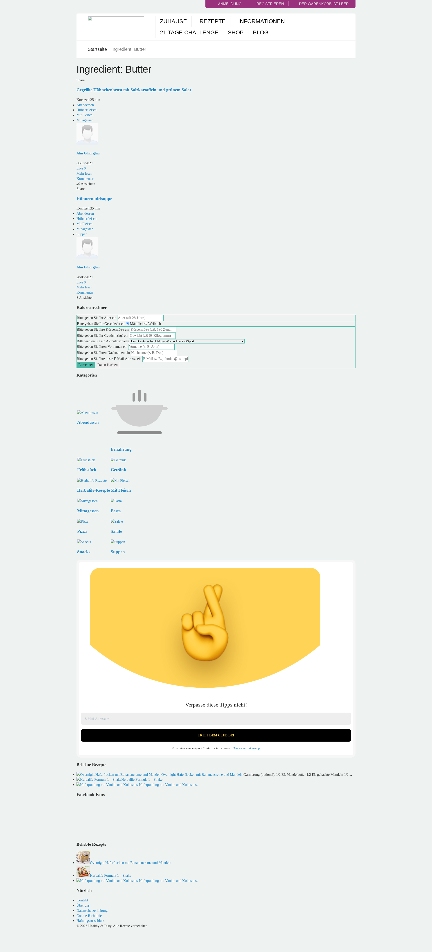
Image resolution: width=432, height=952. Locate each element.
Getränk (118, 469)
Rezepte (213, 21)
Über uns (83, 905)
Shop (236, 32)
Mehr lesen (84, 173)
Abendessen (85, 105)
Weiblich (154, 324)
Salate (116, 531)
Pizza (82, 531)
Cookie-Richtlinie (89, 916)
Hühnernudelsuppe (94, 198)
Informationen (261, 21)
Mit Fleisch (84, 115)
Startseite (97, 49)
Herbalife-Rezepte (93, 490)
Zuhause (173, 21)
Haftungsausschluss (90, 921)
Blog (260, 32)
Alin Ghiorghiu (88, 153)
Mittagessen (84, 120)
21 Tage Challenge (189, 32)
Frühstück (86, 469)
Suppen (81, 234)
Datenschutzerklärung (246, 748)
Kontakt (82, 900)
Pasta (116, 510)
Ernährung (121, 449)
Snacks (83, 551)
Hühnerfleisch (86, 110)
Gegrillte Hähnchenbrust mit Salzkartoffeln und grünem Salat (133, 89)
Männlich (137, 324)
